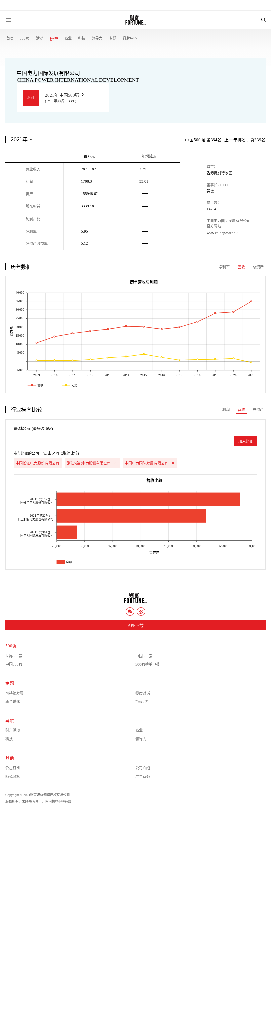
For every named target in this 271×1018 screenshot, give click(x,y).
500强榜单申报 (148, 664)
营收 (241, 267)
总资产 (258, 267)
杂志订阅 (12, 768)
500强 (24, 38)
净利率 (224, 267)
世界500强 (13, 656)
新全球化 (12, 702)
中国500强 (144, 656)
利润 (226, 410)
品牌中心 (130, 38)
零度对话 (143, 693)
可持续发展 (14, 693)
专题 (112, 38)
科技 (81, 38)
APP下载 (136, 625)
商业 (68, 38)
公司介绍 (143, 768)
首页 (10, 38)
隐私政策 (12, 776)
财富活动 (12, 730)
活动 (39, 38)
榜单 (54, 39)
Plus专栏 (142, 702)
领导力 (97, 38)
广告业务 (143, 776)
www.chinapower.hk (222, 233)
